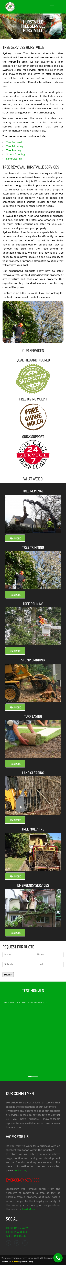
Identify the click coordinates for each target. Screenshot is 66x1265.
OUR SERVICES (33, 350)
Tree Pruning (13, 150)
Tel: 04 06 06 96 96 (17, 1228)
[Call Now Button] (58, 1257)
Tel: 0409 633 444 (16, 1232)
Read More (28, 1209)
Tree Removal (14, 142)
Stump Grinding (15, 154)
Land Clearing (14, 158)
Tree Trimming (14, 146)
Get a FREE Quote (16, 1236)
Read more (15, 538)
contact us (20, 1170)
